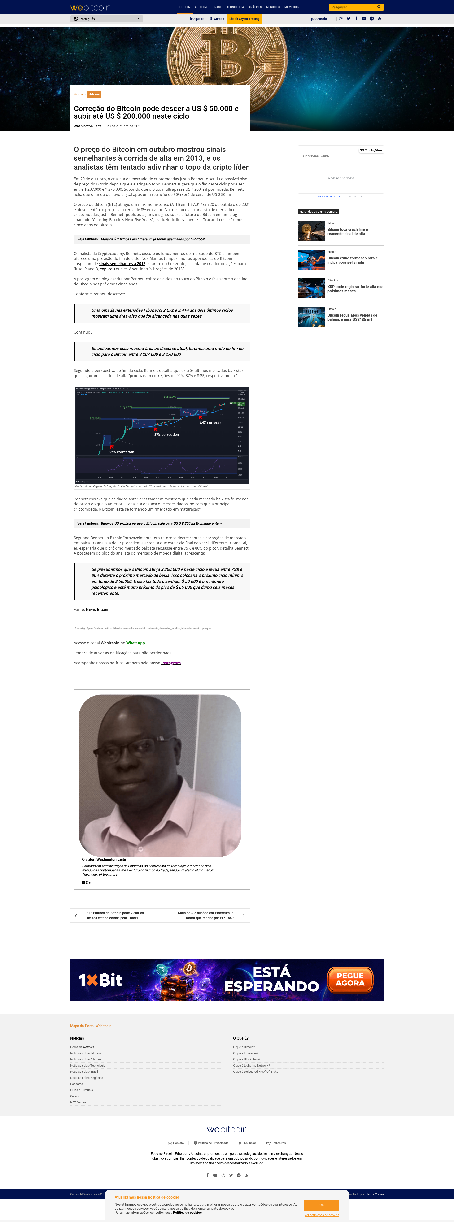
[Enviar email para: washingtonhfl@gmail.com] (84, 882)
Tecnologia (235, 7)
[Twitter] (348, 19)
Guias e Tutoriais (81, 1090)
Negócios (273, 7)
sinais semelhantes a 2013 (122, 263)
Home (79, 94)
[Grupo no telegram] (371, 19)
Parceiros (279, 1143)
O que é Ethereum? (245, 1053)
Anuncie (321, 19)
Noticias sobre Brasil (84, 1071)
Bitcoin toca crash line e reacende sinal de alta (347, 232)
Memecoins (292, 7)
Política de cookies (187, 1212)
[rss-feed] (379, 19)
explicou (107, 268)
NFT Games (78, 1102)
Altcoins (201, 7)
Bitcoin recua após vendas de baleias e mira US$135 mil (352, 318)
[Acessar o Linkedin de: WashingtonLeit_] (90, 882)
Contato (178, 1143)
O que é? (198, 19)
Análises (255, 7)
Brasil (217, 7)
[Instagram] (340, 19)
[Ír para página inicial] (106, 7)
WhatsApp (135, 642)
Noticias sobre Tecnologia (87, 1065)
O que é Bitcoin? (244, 1047)
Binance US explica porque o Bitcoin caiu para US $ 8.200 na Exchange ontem (161, 523)
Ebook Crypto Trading (244, 19)
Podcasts (76, 1084)
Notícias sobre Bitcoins (85, 1053)
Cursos (218, 19)
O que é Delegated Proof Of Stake (255, 1071)
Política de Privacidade (212, 1143)
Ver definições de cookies (322, 1215)
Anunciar (249, 1143)
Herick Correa (375, 1194)
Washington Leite (111, 859)
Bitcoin (184, 7)
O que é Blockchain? (246, 1059)
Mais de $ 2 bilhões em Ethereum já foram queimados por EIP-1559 (152, 239)
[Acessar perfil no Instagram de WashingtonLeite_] (87, 882)
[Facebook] (356, 19)
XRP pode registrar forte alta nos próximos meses (355, 289)
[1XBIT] (227, 980)
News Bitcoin (97, 609)
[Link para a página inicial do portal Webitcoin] (227, 1129)
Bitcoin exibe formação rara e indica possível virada (352, 260)
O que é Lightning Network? (251, 1065)
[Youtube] (364, 19)
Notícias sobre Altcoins (85, 1059)
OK (321, 1205)
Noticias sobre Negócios (86, 1078)
